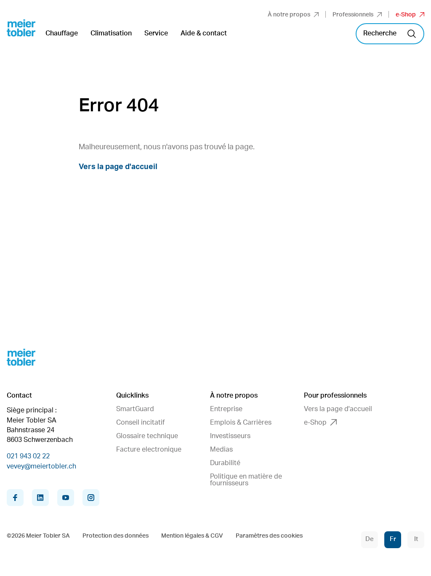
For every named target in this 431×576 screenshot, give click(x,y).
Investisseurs (230, 436)
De (369, 539)
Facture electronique (148, 449)
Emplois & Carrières (240, 422)
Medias (221, 449)
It (416, 539)
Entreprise (226, 409)
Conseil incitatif (140, 422)
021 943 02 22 (28, 456)
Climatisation (111, 33)
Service (156, 33)
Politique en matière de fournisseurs (246, 480)
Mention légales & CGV (192, 536)
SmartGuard (135, 409)
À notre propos (289, 15)
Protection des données (115, 536)
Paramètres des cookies (269, 536)
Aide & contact (204, 33)
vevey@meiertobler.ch (41, 466)
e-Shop (406, 15)
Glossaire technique (147, 436)
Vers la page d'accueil (118, 167)
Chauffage (61, 33)
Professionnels (353, 15)
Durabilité (225, 463)
